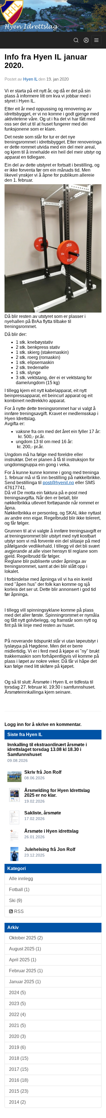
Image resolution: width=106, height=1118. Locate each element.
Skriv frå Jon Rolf (42, 772)
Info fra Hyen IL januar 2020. (46, 61)
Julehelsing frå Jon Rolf (49, 849)
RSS (18, 911)
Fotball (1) (19, 889)
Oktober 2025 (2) (26, 937)
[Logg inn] (86, 40)
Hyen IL (30, 79)
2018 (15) (18, 1058)
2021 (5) (17, 1025)
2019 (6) (17, 1047)
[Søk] (76, 40)
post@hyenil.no (58, 482)
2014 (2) (17, 1102)
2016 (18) (18, 1080)
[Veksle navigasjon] (96, 40)
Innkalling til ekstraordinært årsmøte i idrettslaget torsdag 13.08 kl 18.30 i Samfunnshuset (47, 749)
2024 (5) (17, 992)
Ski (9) (15, 900)
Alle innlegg (21, 878)
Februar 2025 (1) (26, 970)
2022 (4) (17, 1014)
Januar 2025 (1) (25, 981)
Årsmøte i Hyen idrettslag (51, 831)
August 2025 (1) (25, 948)
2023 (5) (17, 1003)
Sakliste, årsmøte (42, 812)
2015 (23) (18, 1091)
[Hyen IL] (53, 16)
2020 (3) (17, 1036)
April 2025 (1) (22, 959)
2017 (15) (18, 1069)
